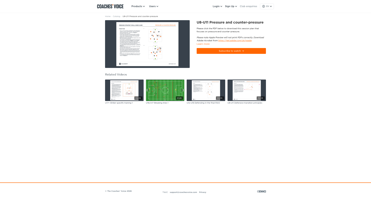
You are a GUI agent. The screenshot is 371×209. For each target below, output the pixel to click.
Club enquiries (248, 6)
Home (108, 16)
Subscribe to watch (230, 51)
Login (216, 6)
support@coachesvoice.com (183, 192)
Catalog (116, 16)
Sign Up (229, 6)
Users (152, 6)
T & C (165, 192)
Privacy (202, 192)
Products (136, 6)
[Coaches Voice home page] (111, 6)
